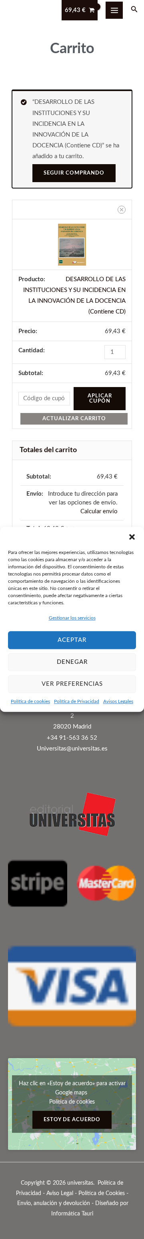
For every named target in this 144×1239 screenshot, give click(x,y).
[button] (132, 537)
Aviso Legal (59, 1193)
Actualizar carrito (74, 418)
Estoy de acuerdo (72, 1119)
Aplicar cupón (100, 398)
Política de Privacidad (76, 701)
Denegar (72, 662)
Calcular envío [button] (99, 511)
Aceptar (72, 640)
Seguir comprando (74, 173)
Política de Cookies (101, 1193)
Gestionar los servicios (72, 618)
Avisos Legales (118, 701)
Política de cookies (30, 701)
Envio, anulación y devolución (53, 1203)
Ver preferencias (72, 684)
